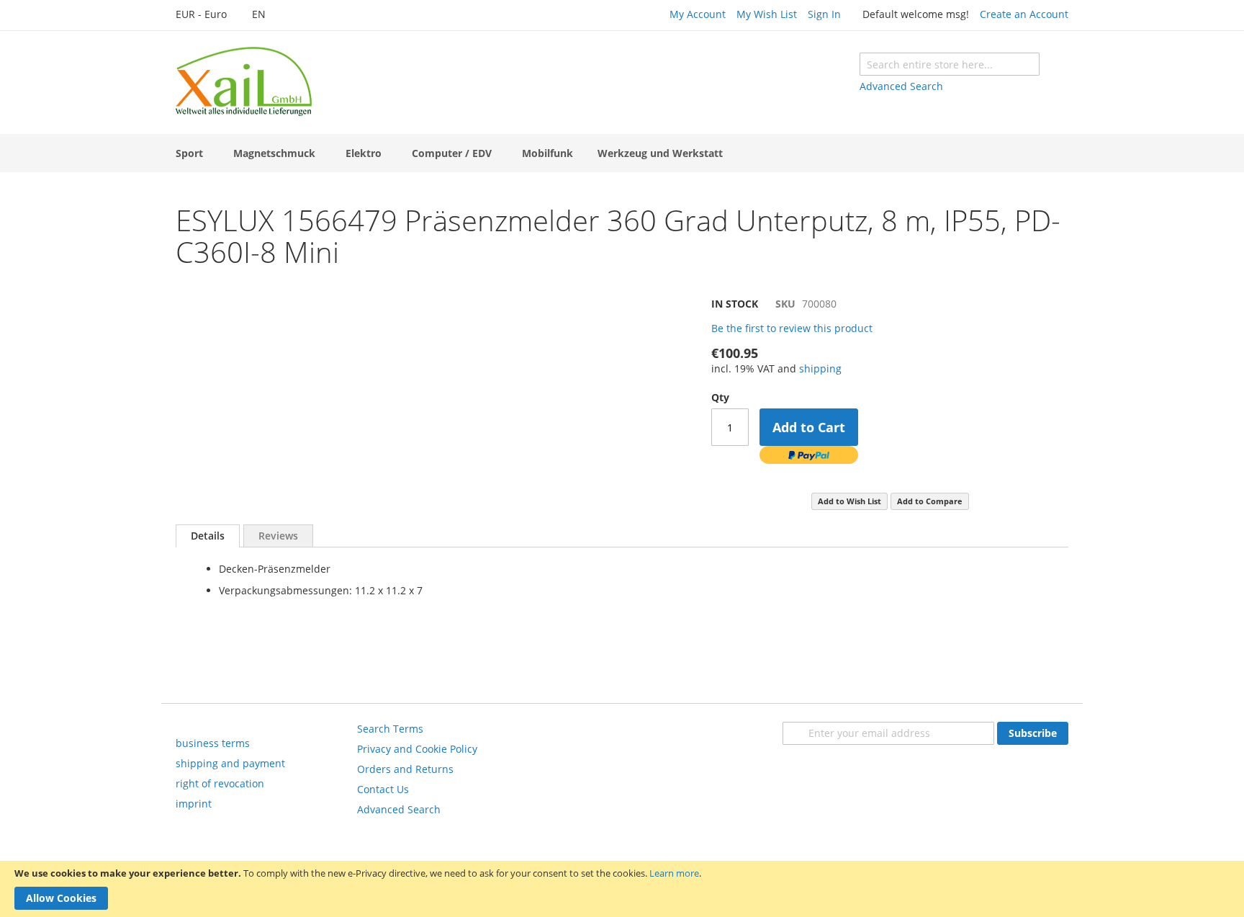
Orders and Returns (405, 769)
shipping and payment (230, 763)
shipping (820, 368)
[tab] (208, 535)
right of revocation (220, 783)
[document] (622, 889)
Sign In (824, 14)
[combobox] (950, 64)
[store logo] (244, 81)
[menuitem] (192, 153)
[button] (209, 15)
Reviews (278, 535)
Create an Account (1024, 14)
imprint (194, 803)
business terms (213, 743)
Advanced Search (901, 86)
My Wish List (766, 14)
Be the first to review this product (792, 328)
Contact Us (383, 789)
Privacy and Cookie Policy (417, 749)
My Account (698, 14)
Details (208, 535)
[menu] (622, 153)
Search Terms (390, 728)
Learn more (674, 873)
